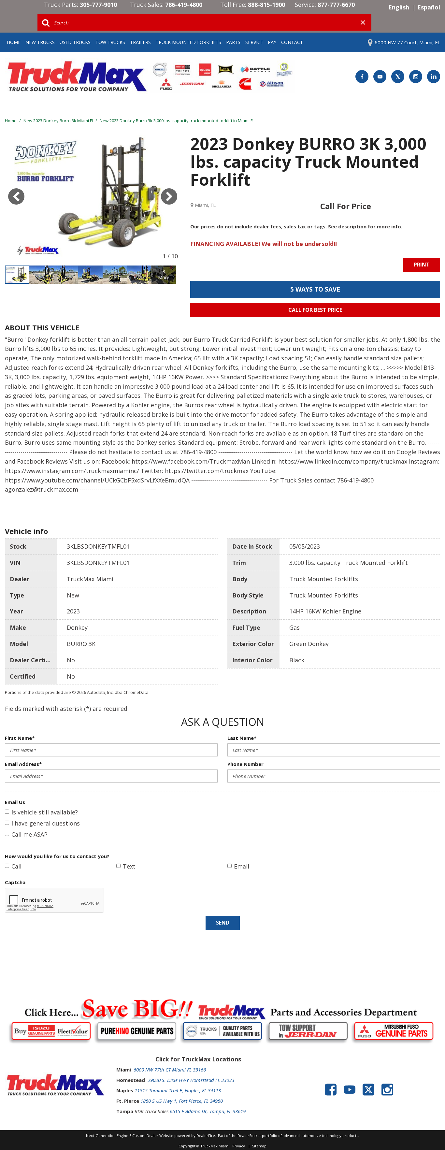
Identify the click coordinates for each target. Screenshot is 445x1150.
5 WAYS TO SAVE (315, 289)
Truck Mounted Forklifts (188, 42)
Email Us (15, 802)
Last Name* (241, 738)
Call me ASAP (29, 834)
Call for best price (315, 309)
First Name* (20, 738)
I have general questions (45, 823)
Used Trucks (75, 42)
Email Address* (23, 764)
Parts (233, 42)
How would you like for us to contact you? (57, 856)
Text (129, 866)
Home (14, 42)
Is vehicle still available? (44, 812)
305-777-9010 (98, 4)
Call (16, 866)
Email (241, 866)
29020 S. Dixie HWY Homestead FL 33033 (191, 1080)
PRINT (422, 264)
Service (254, 42)
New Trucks (40, 42)
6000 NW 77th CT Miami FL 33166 (170, 1069)
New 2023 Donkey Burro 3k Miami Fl (58, 120)
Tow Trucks (110, 42)
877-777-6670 (336, 4)
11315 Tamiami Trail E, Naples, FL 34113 (178, 1090)
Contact (292, 42)
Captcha (15, 882)
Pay (272, 42)
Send (222, 922)
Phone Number (245, 764)
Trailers (140, 42)
